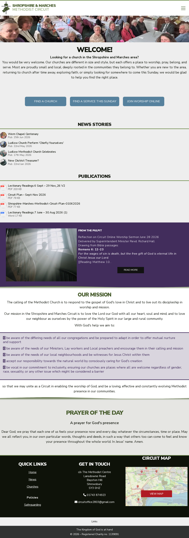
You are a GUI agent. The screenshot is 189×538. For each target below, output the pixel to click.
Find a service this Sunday (94, 101)
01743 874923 (96, 495)
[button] (183, 8)
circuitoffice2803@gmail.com (96, 502)
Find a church (45, 101)
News (32, 479)
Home (33, 472)
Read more (131, 270)
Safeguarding (32, 505)
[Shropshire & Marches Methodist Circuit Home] (6, 8)
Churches (32, 487)
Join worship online (143, 101)
